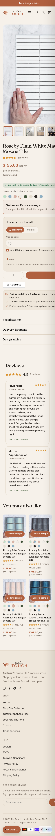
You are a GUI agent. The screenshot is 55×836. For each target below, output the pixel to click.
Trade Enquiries (11, 731)
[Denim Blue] (41, 197)
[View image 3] (30, 131)
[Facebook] (9, 688)
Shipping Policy (11, 775)
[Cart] (49, 12)
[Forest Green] (26, 197)
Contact (8, 725)
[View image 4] (41, 131)
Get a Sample (14, 284)
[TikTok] (19, 688)
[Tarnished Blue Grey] (10, 197)
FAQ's (6, 752)
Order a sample (14, 533)
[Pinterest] (14, 688)
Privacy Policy (10, 764)
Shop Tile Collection (14, 708)
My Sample (12, 829)
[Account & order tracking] (43, 12)
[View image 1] (8, 131)
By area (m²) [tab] (15, 229)
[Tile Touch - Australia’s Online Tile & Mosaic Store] (13, 12)
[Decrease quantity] (6, 275)
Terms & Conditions (14, 758)
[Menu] (29, 12)
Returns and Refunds (14, 769)
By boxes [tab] (30, 229)
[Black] (36, 197)
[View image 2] (19, 131)
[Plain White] (20, 197)
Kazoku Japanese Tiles (16, 714)
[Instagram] (4, 688)
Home (6, 702)
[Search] (36, 12)
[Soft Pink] (15, 197)
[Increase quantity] (20, 275)
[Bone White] (31, 197)
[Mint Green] (5, 197)
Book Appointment (13, 719)
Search (7, 746)
